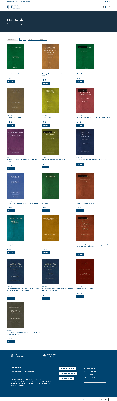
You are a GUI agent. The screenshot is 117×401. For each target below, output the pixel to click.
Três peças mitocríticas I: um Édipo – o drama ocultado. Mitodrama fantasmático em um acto (23, 289)
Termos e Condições (89, 368)
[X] (89, 392)
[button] (39, 45)
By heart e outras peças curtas (85, 203)
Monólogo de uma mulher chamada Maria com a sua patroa (57, 74)
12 (104, 39)
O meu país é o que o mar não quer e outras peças (91, 159)
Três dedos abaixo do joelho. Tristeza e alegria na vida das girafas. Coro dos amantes (92, 246)
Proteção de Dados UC (90, 374)
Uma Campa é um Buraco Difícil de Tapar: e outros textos (93, 117)
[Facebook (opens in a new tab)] (107, 1)
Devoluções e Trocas (89, 377)
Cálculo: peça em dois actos (84, 288)
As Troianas (45, 203)
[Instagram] (87, 392)
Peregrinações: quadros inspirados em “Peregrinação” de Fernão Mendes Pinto (23, 333)
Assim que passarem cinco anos (51, 245)
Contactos (28, 1)
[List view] (24, 39)
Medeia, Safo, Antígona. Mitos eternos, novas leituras (22, 203)
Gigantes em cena (47, 117)
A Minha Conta (10, 1)
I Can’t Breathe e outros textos (16, 74)
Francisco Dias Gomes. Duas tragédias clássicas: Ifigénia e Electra (23, 160)
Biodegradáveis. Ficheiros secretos (17, 245)
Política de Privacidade (90, 371)
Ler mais (80, 81)
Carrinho (17, 1)
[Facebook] (85, 392)
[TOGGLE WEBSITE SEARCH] (109, 7)
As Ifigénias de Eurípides (14, 117)
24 (106, 39)
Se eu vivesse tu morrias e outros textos (53, 159)
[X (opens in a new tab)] (105, 1)
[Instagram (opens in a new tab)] (109, 1)
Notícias (23, 1)
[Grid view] (20, 39)
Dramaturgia (19, 24)
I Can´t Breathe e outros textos (85, 74)
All (109, 39)
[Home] (7, 24)
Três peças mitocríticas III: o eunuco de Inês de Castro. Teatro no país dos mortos (57, 289)
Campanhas (87, 380)
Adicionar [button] (10, 81)
